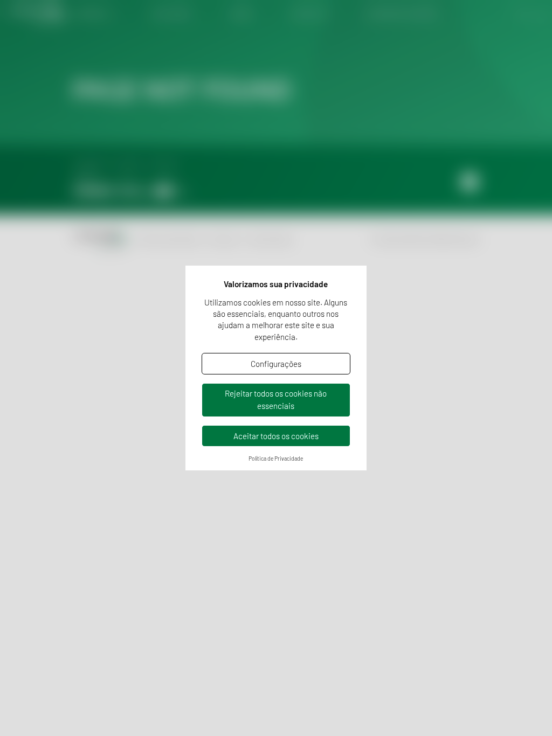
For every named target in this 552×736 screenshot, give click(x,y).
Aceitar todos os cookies (276, 436)
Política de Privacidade (276, 458)
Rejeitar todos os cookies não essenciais (276, 399)
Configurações (276, 364)
